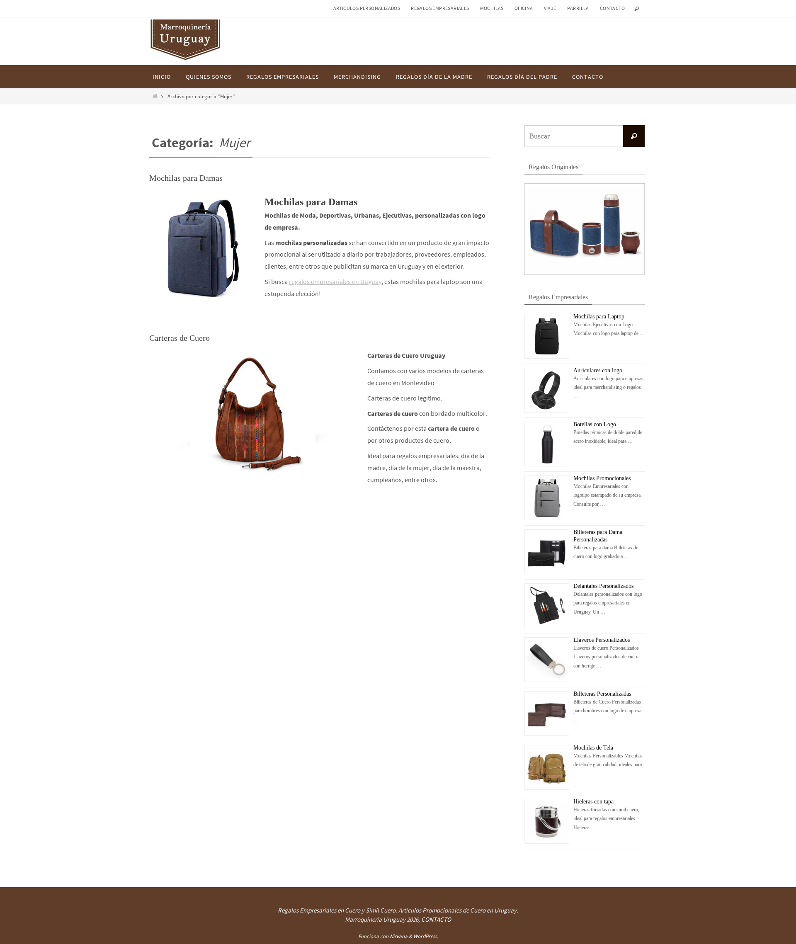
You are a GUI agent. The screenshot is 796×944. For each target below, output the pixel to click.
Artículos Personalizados (366, 8)
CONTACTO (436, 919)
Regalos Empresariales (440, 8)
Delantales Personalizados (603, 586)
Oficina (523, 8)
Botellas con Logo (594, 424)
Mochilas (492, 8)
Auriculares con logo (597, 370)
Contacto (612, 8)
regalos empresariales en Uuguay (335, 281)
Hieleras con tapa (593, 801)
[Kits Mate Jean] (584, 273)
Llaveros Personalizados (601, 640)
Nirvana (399, 936)
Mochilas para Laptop (598, 316)
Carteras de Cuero (179, 337)
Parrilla (578, 8)
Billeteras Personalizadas (602, 694)
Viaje (550, 8)
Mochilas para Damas (186, 177)
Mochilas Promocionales (602, 478)
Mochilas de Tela (593, 748)
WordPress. (425, 936)
